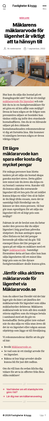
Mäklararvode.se (21, 347)
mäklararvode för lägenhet (18, 101)
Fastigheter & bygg (24, 5)
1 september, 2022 (36, 48)
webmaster (15, 48)
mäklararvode (17, 250)
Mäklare (24, 18)
